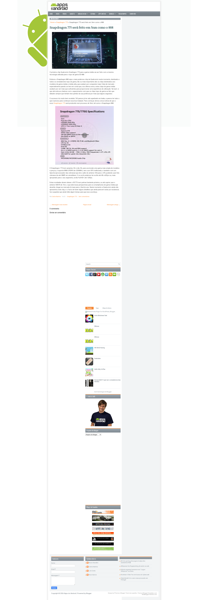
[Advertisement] (119, 6)
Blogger (108, 392)
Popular (89, 308)
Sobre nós (133, 14)
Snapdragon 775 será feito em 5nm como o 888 (81, 27)
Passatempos (122, 14)
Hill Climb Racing (99, 348)
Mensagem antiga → (113, 204)
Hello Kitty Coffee (99, 369)
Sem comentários (84, 196)
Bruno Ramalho (93, 563)
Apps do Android (70, 593)
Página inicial (87, 204)
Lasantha (134, 593)
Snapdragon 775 (62, 22)
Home (51, 14)
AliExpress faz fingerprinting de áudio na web (135, 566)
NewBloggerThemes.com (149, 594)
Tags (97, 308)
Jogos (57, 14)
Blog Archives (107, 308)
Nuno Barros (93, 575)
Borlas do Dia (83, 13)
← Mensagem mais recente (58, 204)
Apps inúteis (102, 14)
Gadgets (72, 14)
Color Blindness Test (100, 315)
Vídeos (65, 14)
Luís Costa (92, 571)
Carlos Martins (93, 567)
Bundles (112, 13)
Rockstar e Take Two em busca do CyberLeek (135, 574)
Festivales (97, 358)
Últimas (93, 14)
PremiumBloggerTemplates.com (147, 593)
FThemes (117, 593)
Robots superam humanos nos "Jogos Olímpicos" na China (133, 570)
